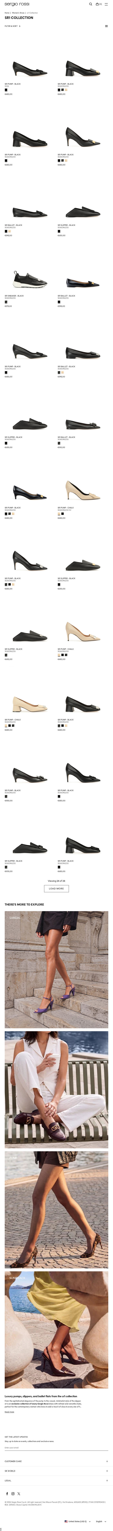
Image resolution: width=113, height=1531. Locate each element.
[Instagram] (13, 1493)
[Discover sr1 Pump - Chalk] (83, 480)
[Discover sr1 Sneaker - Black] (30, 268)
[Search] (91, 4)
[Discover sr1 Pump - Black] (30, 56)
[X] (18, 1493)
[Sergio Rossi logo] (45, 4)
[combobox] (76, 1521)
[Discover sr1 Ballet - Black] (30, 197)
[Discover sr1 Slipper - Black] (83, 197)
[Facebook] (7, 1493)
